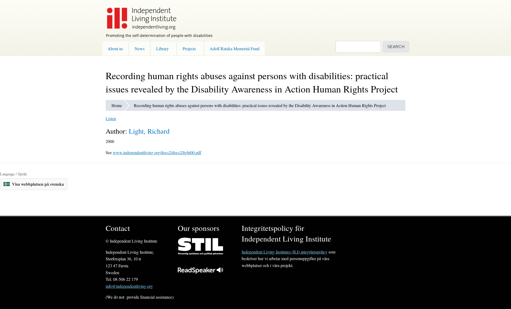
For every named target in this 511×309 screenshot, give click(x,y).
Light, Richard (149, 131)
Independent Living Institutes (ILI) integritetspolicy (284, 252)
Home (117, 105)
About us (115, 48)
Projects (189, 48)
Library (162, 48)
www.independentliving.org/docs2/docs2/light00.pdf (157, 152)
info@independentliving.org (129, 286)
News (140, 48)
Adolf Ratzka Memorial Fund (234, 48)
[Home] (139, 15)
